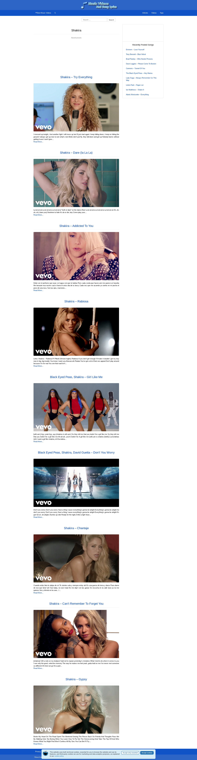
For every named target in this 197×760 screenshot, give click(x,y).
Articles (145, 13)
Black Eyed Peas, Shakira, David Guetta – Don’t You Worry (76, 452)
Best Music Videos (44, 13)
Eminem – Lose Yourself (135, 50)
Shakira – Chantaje (76, 528)
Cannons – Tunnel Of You (135, 68)
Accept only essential (130, 753)
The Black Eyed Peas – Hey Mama (139, 73)
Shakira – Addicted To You (76, 226)
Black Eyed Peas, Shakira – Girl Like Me (76, 377)
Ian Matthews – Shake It (135, 90)
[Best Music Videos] (98, 5)
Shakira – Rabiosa (76, 301)
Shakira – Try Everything (76, 77)
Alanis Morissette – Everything (137, 94)
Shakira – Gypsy (76, 679)
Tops (161, 13)
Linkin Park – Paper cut (134, 85)
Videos (154, 13)
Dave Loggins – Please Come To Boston (141, 64)
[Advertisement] (76, 55)
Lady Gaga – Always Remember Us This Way (141, 79)
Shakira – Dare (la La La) (76, 152)
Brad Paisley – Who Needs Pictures (139, 59)
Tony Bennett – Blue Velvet (136, 54)
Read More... (38, 142)
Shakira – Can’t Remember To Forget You (76, 603)
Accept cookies (147, 753)
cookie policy (59, 756)
